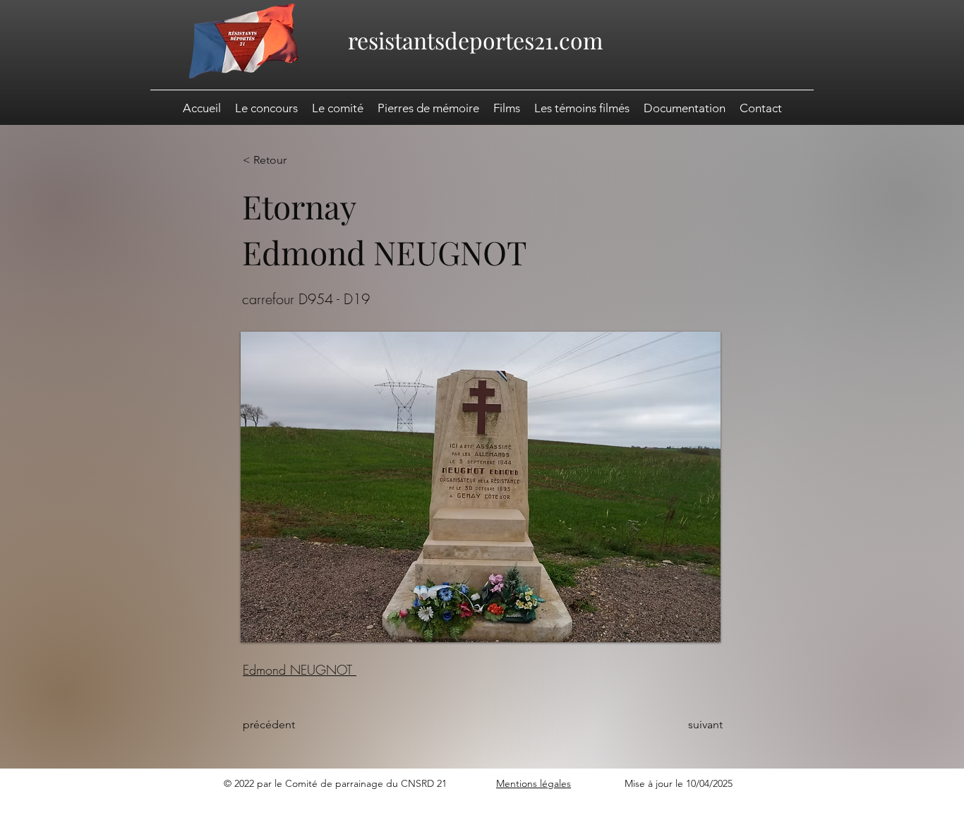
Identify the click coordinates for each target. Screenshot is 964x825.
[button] (685, 108)
